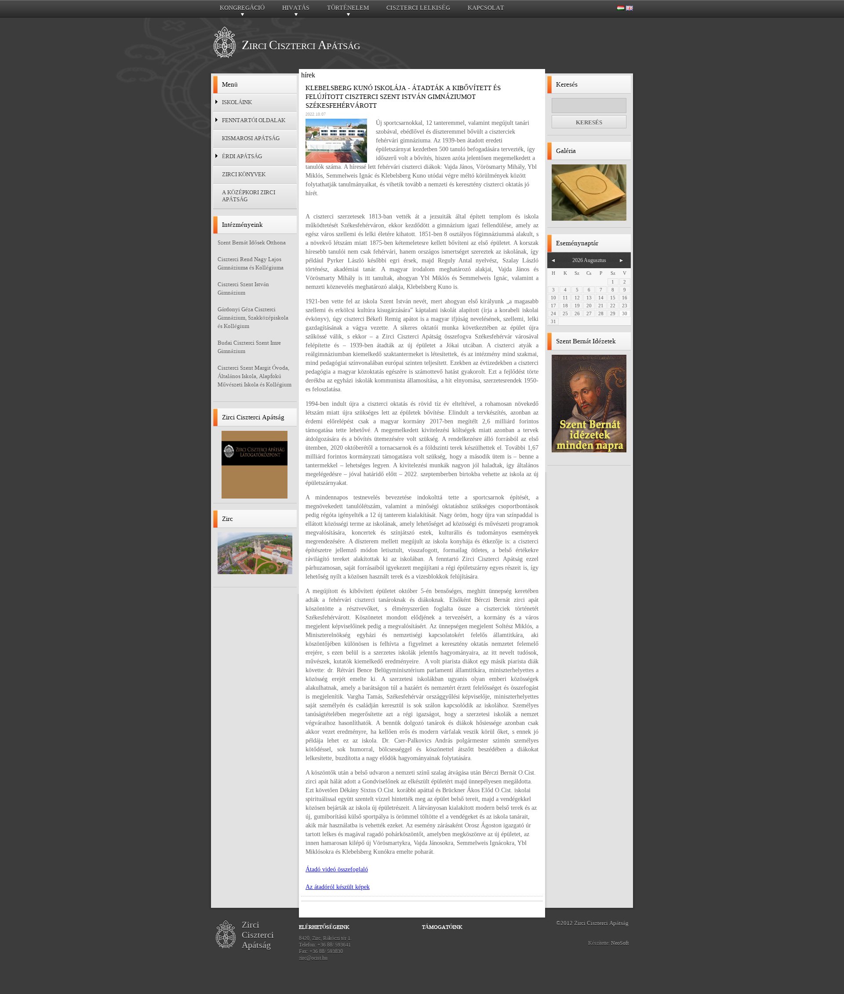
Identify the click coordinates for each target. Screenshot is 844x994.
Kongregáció (242, 10)
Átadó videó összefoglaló (337, 869)
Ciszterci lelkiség (418, 7)
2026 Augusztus (589, 260)
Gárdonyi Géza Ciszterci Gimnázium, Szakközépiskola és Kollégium (253, 317)
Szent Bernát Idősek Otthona (252, 242)
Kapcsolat (486, 7)
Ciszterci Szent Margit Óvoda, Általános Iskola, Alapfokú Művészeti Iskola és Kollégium (254, 376)
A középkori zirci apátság (248, 196)
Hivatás (295, 10)
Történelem (348, 10)
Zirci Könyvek (244, 174)
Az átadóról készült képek (338, 887)
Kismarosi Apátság (251, 138)
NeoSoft (620, 943)
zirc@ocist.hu (313, 958)
